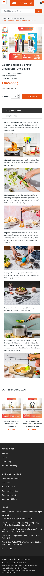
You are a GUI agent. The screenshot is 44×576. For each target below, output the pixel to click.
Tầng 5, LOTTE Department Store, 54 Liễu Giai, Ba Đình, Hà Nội (21, 537)
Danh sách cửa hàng (9, 466)
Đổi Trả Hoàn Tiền (8, 487)
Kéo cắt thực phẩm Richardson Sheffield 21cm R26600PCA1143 (32, 423)
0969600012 (14, 512)
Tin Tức (4, 458)
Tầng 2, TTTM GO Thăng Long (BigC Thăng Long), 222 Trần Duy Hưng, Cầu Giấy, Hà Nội (20, 524)
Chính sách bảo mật (9, 495)
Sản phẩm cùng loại (14, 389)
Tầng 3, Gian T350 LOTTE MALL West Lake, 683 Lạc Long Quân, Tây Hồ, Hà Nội (21, 543)
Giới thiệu (5, 453)
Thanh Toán (6, 483)
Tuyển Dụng (6, 462)
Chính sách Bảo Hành (10, 491)
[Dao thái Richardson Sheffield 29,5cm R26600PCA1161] (11, 408)
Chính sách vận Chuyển (10, 479)
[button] (5, 29)
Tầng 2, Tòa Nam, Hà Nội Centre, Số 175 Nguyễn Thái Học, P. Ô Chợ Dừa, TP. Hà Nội (22, 530)
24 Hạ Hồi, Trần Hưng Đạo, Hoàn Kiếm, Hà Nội (19, 519)
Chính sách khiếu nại (9, 499)
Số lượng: (5, 96)
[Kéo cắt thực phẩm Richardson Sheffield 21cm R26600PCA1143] (32, 408)
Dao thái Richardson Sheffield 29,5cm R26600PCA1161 (11, 423)
